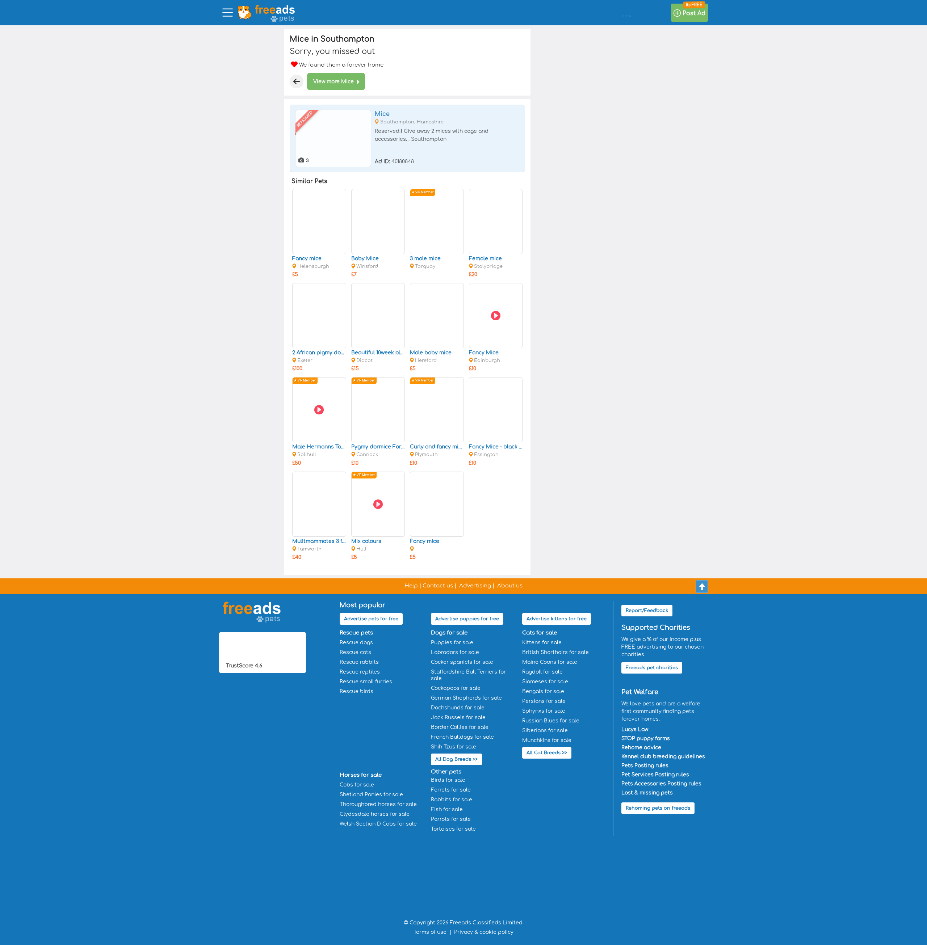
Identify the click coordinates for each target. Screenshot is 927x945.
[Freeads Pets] (275, 9)
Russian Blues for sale (550, 720)
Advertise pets (371, 618)
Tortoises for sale (453, 829)
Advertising (475, 586)
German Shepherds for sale (466, 698)
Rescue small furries (366, 681)
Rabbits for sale (451, 799)
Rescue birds (356, 691)
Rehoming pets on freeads (658, 808)
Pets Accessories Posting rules (661, 783)
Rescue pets (356, 633)
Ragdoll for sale (542, 672)
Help (411, 586)
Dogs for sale (449, 633)
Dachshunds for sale (458, 707)
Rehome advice (641, 747)
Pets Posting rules (644, 765)
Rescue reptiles (360, 672)
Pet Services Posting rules (655, 774)
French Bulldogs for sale (462, 737)
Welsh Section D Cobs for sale (378, 824)
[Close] (296, 81)
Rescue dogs (356, 642)
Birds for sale (448, 780)
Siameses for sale (545, 681)
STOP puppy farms (645, 738)
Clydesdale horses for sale (375, 814)
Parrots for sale (451, 819)
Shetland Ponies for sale (371, 794)
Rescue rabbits (359, 662)
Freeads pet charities (652, 667)
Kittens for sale (542, 642)
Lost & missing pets (647, 793)
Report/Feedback (647, 610)
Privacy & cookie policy (483, 932)
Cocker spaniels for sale (462, 662)
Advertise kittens (557, 618)
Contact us (438, 586)
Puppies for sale (452, 642)
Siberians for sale (545, 730)
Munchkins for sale (546, 740)
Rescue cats (355, 652)
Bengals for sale (543, 691)
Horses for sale (361, 775)
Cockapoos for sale (456, 688)
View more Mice (333, 81)
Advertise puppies (467, 618)
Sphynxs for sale (543, 711)
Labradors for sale (455, 652)
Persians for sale (544, 701)
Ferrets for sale (451, 790)
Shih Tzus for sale (453, 747)
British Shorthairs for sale (555, 652)
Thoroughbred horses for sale (378, 804)
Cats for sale (539, 633)
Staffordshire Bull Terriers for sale (468, 675)
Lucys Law (634, 729)
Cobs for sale (357, 785)
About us (510, 586)
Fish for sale (447, 809)
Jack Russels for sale (458, 717)
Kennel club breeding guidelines (663, 756)
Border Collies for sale (459, 727)
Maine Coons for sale (549, 662)
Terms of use (430, 932)
